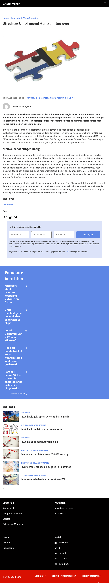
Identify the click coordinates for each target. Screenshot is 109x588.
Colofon (7, 519)
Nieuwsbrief (9, 548)
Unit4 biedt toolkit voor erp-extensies (41, 429)
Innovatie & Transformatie (24, 18)
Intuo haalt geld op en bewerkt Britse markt (45, 416)
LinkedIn (62, 553)
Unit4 (72, 98)
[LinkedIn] (10, 217)
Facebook (63, 542)
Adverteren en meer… (64, 508)
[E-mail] (5, 217)
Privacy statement (91, 576)
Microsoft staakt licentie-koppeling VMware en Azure (12, 294)
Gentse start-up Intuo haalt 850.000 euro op (45, 454)
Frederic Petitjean (22, 106)
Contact (7, 542)
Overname (8, 205)
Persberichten (61, 513)
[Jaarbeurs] (92, 584)
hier (67, 252)
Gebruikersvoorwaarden (63, 576)
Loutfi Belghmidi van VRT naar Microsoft (13, 335)
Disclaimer (40, 576)
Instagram (63, 564)
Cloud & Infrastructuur (33, 425)
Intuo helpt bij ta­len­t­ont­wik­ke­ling (39, 441)
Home (6, 18)
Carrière (25, 413)
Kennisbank (8, 508)
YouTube (62, 558)
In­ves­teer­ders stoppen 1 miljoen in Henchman (46, 467)
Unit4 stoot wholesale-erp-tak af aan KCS (43, 479)
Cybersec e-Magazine (13, 524)
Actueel (31, 98)
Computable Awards (13, 513)
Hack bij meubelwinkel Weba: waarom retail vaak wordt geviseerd (13, 356)
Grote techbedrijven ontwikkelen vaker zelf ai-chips (13, 316)
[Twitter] (15, 217)
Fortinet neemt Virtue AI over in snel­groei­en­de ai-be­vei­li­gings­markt (13, 380)
